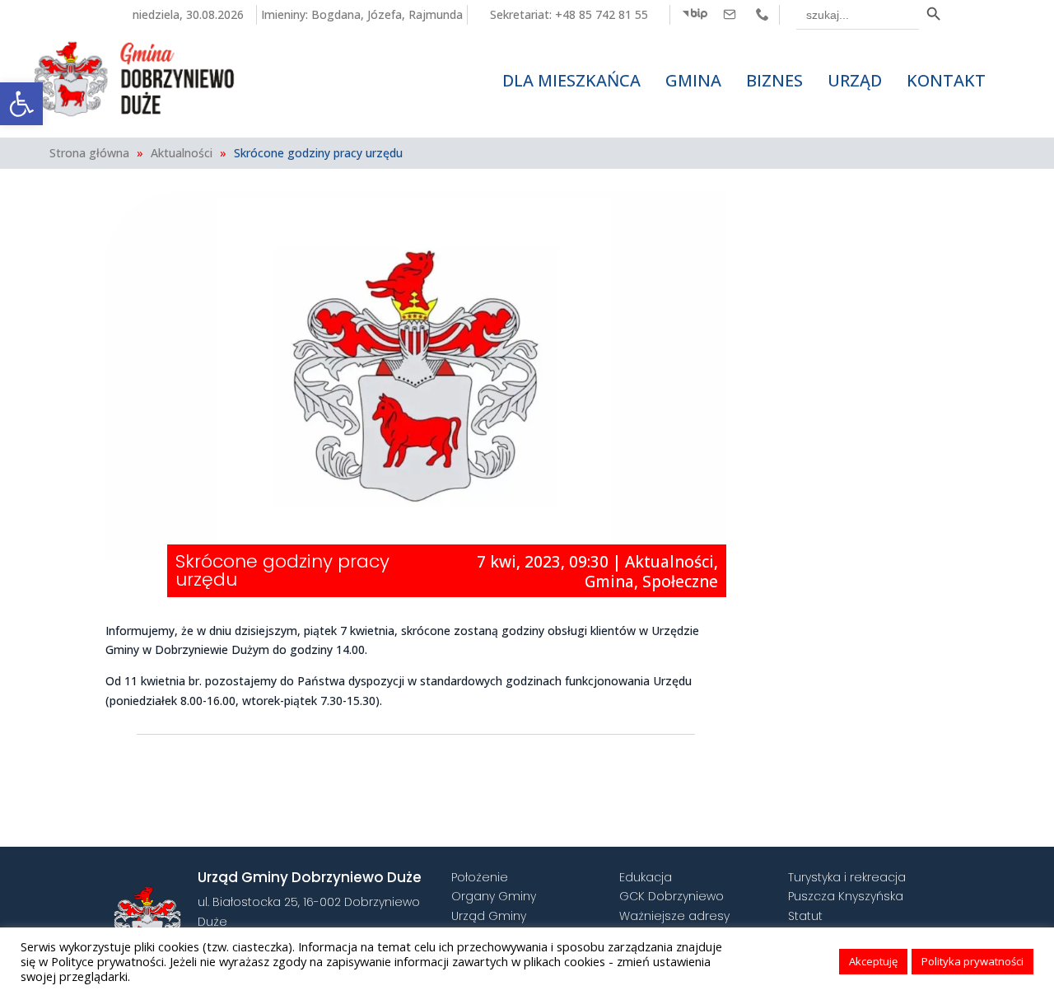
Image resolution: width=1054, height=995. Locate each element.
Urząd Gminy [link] (488, 916)
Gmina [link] (609, 581)
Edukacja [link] (645, 877)
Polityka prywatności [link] (972, 961)
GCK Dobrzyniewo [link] (671, 896)
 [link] (729, 14)
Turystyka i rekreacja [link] (847, 877)
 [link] (762, 14)
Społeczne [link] (680, 581)
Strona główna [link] (89, 153)
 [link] (695, 14)
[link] (21, 103)
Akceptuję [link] (873, 961)
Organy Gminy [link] (493, 896)
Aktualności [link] (181, 153)
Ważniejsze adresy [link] (674, 916)
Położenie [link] (479, 877)
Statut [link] (805, 916)
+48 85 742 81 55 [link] (601, 14)
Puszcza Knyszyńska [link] (845, 896)
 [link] (630, 765)
